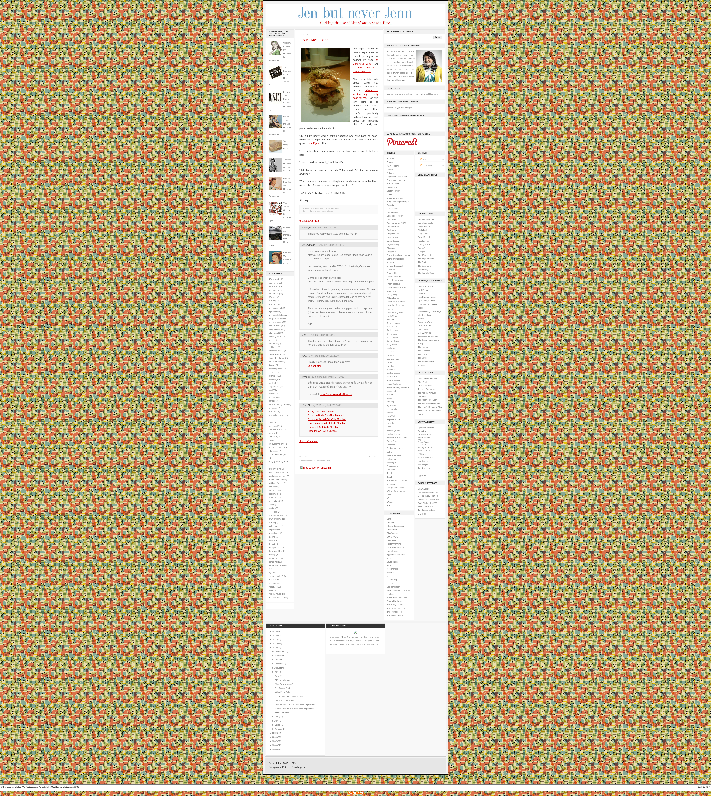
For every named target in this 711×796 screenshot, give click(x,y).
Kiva (431, 503)
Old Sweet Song (424, 454)
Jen (304, 335)
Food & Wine (423, 442)
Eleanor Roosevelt (395, 266)
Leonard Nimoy (393, 359)
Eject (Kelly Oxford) (426, 301)
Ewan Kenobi (424, 237)
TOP (708, 787)
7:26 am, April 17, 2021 (328, 405)
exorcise (272, 376)
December (280, 651)
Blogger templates (12, 787)
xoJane (421, 365)
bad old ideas (275, 326)
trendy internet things (278, 565)
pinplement (273, 494)
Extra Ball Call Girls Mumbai (323, 427)
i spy (271, 440)
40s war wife (274, 279)
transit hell (273, 562)
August (277, 668)
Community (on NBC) (396, 223)
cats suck (273, 344)
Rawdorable (423, 461)
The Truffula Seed (426, 273)
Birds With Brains (425, 286)
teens (271, 540)
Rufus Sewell (392, 441)
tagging (272, 537)
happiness (273, 397)
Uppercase (422, 475)
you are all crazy (276, 597)
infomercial (273, 451)
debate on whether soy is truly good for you (365, 94)
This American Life (426, 361)
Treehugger (423, 510)
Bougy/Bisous (424, 226)
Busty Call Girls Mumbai (321, 411)
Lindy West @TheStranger (430, 311)
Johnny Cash (393, 341)
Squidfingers (298, 767)
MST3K (390, 395)
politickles (273, 497)
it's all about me (275, 454)
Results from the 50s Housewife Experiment (294, 708)
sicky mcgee (274, 526)
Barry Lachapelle (425, 223)
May (277, 717)
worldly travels (275, 594)
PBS (435, 503)
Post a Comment (308, 441)
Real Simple (423, 464)
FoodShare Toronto (426, 499)
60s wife (272, 297)
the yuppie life (275, 551)
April (276, 721)
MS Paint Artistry (276, 483)
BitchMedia (423, 290)
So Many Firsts (285, 145)
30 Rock (390, 158)
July (277, 672)
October (279, 660)
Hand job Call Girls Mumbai (322, 430)
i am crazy (273, 436)
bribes (271, 340)
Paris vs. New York (426, 457)
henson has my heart (278, 404)
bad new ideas (275, 322)
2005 (274, 749)
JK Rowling (392, 334)
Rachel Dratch (393, 434)
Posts (425, 159)
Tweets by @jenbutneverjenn (400, 107)
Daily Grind (423, 234)
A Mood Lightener (282, 680)
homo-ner (273, 408)
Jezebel (421, 308)
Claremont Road (424, 434)
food (271, 390)
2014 (274, 631)
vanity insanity (275, 576)
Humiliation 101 (275, 429)
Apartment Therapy (426, 427)
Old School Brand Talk (285, 700)
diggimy (272, 365)
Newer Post (304, 457)
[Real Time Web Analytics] (355, 794)
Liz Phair (391, 366)
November (280, 655)
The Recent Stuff (282, 688)
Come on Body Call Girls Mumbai (326, 415)
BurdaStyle (422, 431)
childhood (273, 347)
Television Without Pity (428, 336)
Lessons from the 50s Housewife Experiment (295, 704)
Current (421, 293)
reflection (273, 512)
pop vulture (274, 501)
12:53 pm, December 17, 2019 (328, 376)
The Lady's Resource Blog (430, 407)
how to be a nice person (279, 415)
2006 (274, 745)
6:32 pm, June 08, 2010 (325, 227)
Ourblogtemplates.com (62, 787)
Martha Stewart (393, 380)
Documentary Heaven (428, 496)
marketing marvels (277, 476)
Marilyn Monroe (394, 373)
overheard (273, 490)
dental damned (275, 361)
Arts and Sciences (426, 219)
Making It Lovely (425, 447)
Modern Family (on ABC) (398, 387)
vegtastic (273, 583)
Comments (427, 165)
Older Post (373, 457)
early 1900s (274, 372)
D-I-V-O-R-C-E (275, 354)
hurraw (272, 433)
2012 (274, 639)
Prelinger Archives (426, 385)
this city (272, 554)
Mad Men (391, 370)
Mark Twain (392, 377)
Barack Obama (393, 184)
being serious (275, 329)
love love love (275, 469)
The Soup (422, 358)
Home (339, 457)
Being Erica (392, 187)
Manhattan (425, 450)
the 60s (272, 544)
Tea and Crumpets (426, 389)
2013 (274, 635)
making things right (277, 472)
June (277, 676)
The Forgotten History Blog (430, 403)
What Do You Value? (284, 684)
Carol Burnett (393, 212)
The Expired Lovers (427, 259)
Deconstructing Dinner (428, 492)
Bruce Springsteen (395, 198)
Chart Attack (423, 489)
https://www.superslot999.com (336, 394)
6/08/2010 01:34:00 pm (328, 208)
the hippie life (274, 547)
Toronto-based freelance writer (361, 637)
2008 (274, 737)
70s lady (272, 301)
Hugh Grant (392, 316)
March (278, 725)
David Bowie (392, 237)
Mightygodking (424, 315)
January (279, 729)
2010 (274, 647)
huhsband (273, 426)
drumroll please (275, 369)
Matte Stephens (394, 384)
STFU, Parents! (425, 333)
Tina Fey (391, 477)
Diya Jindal (308, 405)
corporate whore (276, 351)
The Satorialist (424, 468)
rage (271, 504)
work (271, 590)
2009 (274, 733)
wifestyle (272, 587)
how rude (273, 411)
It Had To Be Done (283, 713)
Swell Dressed (424, 255)
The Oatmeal (424, 351)
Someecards (423, 329)
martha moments (276, 479)
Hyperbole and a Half (427, 304)
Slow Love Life (424, 326)
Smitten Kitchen (424, 471)
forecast (272, 394)
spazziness (274, 533)
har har (272, 401)
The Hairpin (423, 347)
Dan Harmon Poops (427, 297)
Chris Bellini (423, 230)
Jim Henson (392, 330)
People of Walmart (426, 322)
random (272, 508)
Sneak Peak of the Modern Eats (289, 696)
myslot (306, 376)
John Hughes (393, 337)
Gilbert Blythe (393, 298)
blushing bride (275, 336)
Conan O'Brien (393, 226)
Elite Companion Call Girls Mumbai (326, 423)
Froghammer (424, 241)
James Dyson (312, 143)
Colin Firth (391, 219)
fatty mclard (274, 386)
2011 (274, 643)
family (271, 383)
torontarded (274, 558)
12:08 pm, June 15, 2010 (321, 335)
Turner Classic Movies (397, 480)
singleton (273, 529)
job (270, 458)
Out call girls (314, 365)
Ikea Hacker (423, 444)
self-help (272, 522)
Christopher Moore (395, 216)
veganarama (274, 579)
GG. (304, 355)
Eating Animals (393, 255)
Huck (271, 422)
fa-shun (272, 379)
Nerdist (421, 318)
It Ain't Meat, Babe (313, 40)
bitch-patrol (274, 333)
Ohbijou (421, 251)
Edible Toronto (424, 437)
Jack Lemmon (393, 323)
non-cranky (274, 487)
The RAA (422, 262)
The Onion (422, 354)
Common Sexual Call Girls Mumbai (327, 419)
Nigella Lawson (393, 420)
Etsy (419, 439)
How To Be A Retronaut (428, 378)
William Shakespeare (396, 491)
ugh (270, 572)
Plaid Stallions (424, 382)
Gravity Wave (424, 244)
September (280, 664)
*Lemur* (421, 248)
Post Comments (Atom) (321, 461)
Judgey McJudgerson (278, 461)
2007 (274, 741)
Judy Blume (392, 345)
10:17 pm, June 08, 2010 (330, 244)
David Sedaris (393, 241)
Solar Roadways (425, 506)
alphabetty (273, 311)
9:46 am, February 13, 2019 (324, 355)
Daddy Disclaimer (277, 358)
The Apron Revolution (427, 400)
